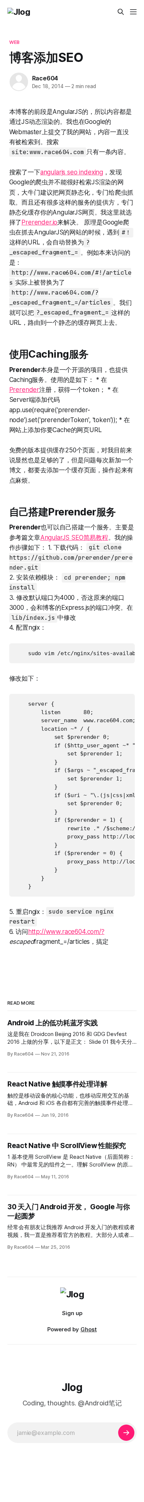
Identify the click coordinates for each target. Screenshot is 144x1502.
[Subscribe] (126, 1433)
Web (14, 42)
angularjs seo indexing (71, 172)
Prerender (24, 389)
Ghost (88, 1329)
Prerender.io (39, 222)
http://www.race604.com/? (66, 931)
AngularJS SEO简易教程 (74, 537)
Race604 (45, 78)
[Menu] (133, 12)
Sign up (72, 1313)
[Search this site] (121, 12)
